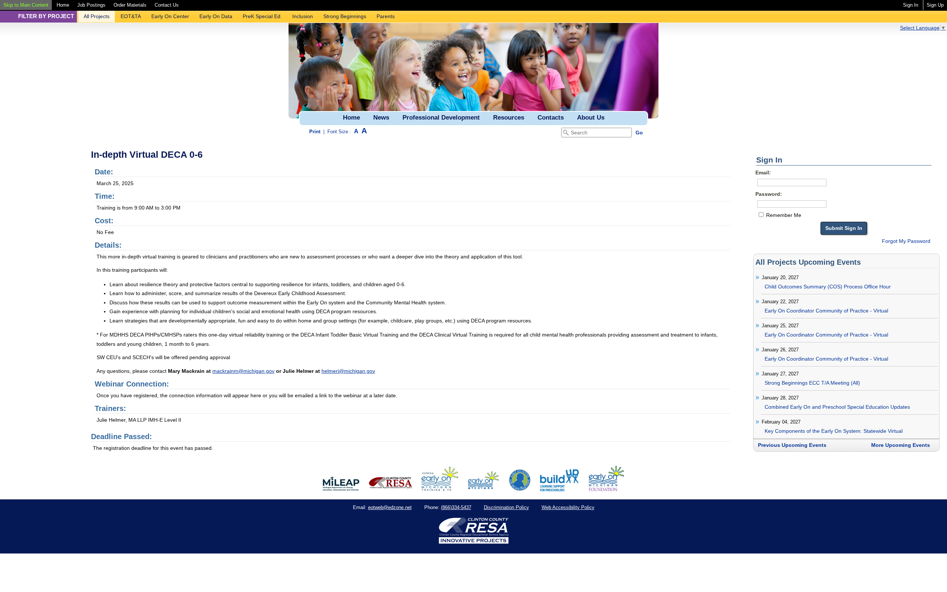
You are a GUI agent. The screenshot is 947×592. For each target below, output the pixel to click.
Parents (386, 16)
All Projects (96, 16)
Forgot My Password (906, 241)
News (381, 117)
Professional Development (441, 117)
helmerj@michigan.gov (348, 371)
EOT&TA (131, 16)
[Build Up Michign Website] (559, 489)
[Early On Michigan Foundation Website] (606, 489)
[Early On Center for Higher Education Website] (519, 489)
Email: (763, 172)
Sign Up (935, 5)
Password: (768, 194)
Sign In (910, 5)
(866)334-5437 (456, 507)
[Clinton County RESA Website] (390, 489)
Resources (508, 117)
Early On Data (215, 16)
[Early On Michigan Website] (483, 489)
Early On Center (170, 16)
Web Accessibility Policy (568, 507)
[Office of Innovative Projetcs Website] (439, 489)
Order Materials (130, 5)
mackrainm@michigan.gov (243, 371)
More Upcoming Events (900, 445)
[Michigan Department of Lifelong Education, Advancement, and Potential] (341, 489)
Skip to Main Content (25, 5)
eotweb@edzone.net (390, 507)
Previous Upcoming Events (792, 445)
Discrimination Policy (506, 507)
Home (63, 5)
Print (314, 131)
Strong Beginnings (344, 16)
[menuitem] (26, 5)
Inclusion (302, 16)
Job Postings (91, 5)
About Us (590, 117)
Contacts (550, 117)
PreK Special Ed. (262, 16)
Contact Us (167, 5)
